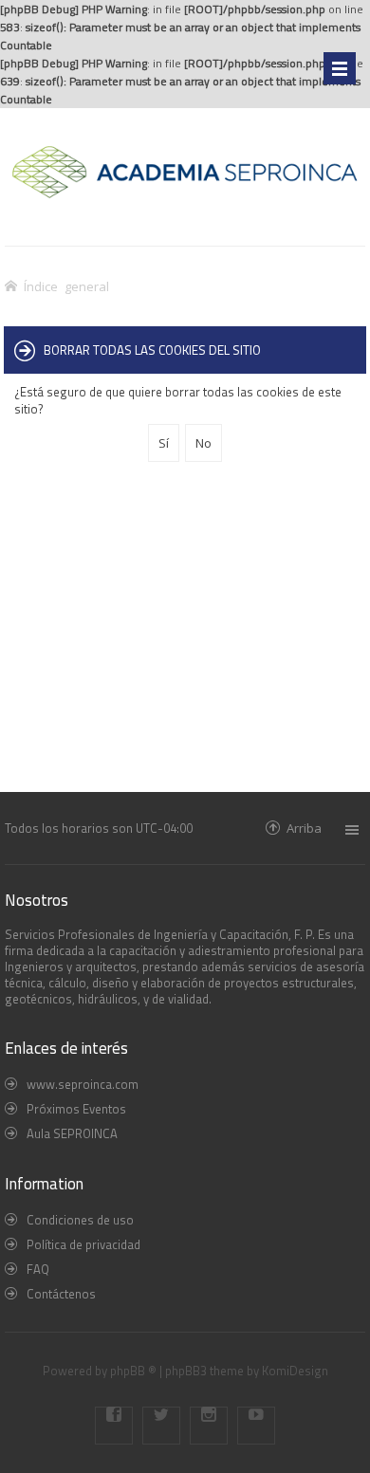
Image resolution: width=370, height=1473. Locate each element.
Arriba (304, 827)
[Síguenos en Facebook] (114, 1426)
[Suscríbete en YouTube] (256, 1426)
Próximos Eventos (76, 1108)
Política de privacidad (83, 1244)
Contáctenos (61, 1293)
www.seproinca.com (83, 1084)
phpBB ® (133, 1370)
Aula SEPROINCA (72, 1133)
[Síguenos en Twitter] (161, 1426)
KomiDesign (295, 1370)
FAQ (38, 1269)
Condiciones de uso (80, 1219)
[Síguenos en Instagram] (209, 1426)
